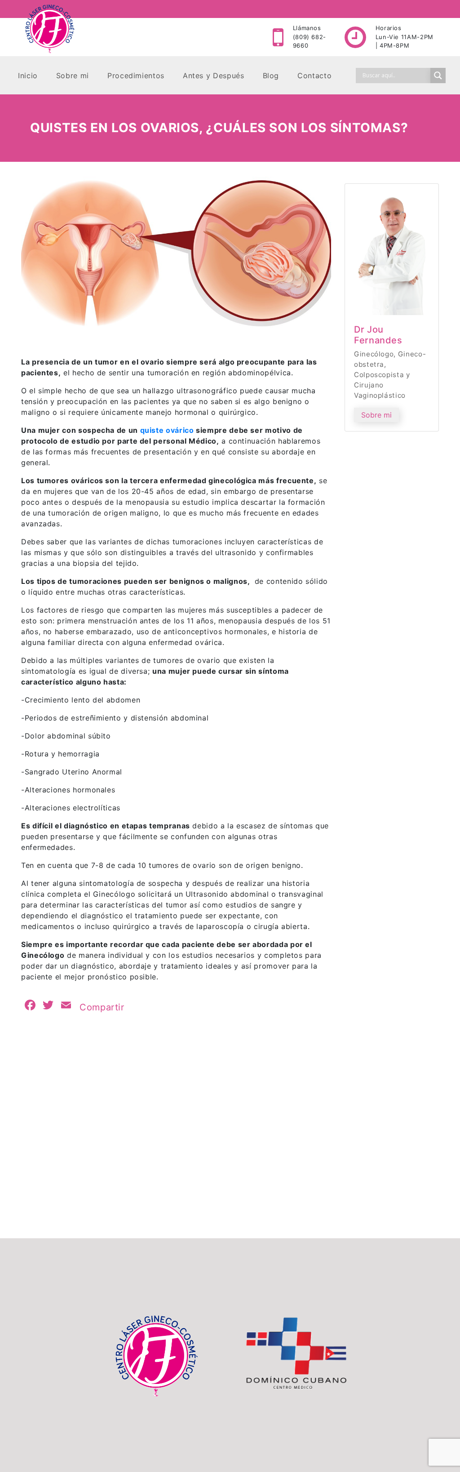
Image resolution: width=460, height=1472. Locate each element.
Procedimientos (135, 75)
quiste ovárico (167, 430)
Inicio (28, 75)
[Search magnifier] (438, 75)
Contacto (314, 75)
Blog (271, 75)
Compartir (102, 1007)
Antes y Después (213, 75)
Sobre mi (72, 75)
